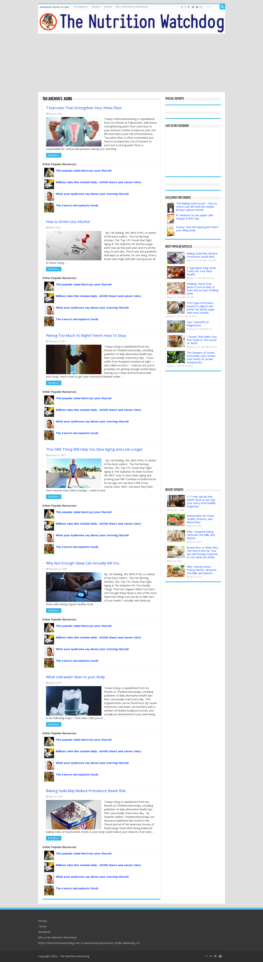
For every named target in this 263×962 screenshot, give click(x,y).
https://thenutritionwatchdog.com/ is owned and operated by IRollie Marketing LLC (89, 943)
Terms (42, 926)
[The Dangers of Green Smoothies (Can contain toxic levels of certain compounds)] (176, 357)
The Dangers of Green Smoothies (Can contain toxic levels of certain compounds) (201, 357)
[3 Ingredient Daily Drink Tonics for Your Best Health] (176, 272)
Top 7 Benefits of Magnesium (198, 323)
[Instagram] (200, 7)
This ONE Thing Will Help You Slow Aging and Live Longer (94, 449)
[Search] (222, 6)
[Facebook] (185, 7)
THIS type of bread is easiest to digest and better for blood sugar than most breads (201, 307)
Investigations (81, 6)
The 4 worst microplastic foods (77, 205)
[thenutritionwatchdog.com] (131, 22)
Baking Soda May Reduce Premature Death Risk (86, 790)
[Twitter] (188, 7)
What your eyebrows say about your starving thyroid (92, 193)
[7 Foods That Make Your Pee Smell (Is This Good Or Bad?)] (176, 341)
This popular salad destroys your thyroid (83, 170)
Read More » (53, 155)
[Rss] (182, 7)
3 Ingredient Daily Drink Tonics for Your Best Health (201, 271)
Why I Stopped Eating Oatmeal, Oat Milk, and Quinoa (201, 535)
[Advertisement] (131, 63)
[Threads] (193, 7)
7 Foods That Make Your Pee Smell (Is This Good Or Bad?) (202, 340)
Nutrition (96, 6)
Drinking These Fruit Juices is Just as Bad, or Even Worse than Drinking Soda (202, 288)
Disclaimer (44, 932)
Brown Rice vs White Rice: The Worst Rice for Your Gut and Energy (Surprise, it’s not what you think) (203, 552)
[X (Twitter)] (210, 956)
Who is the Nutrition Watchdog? (131, 6)
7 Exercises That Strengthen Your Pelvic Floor (84, 107)
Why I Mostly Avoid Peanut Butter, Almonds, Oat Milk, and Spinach (202, 570)
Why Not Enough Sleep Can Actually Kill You (82, 563)
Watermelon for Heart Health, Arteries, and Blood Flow (200, 519)
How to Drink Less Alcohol (68, 221)
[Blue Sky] (197, 7)
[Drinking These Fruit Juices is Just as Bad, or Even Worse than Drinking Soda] (176, 288)
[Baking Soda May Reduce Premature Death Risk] (176, 258)
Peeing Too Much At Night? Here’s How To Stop (86, 335)
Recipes (108, 6)
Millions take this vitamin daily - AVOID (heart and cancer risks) (98, 182)
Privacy (42, 921)
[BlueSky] (215, 956)
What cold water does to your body (75, 677)
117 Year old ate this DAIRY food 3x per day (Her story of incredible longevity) (201, 501)
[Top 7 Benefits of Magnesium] (176, 326)
